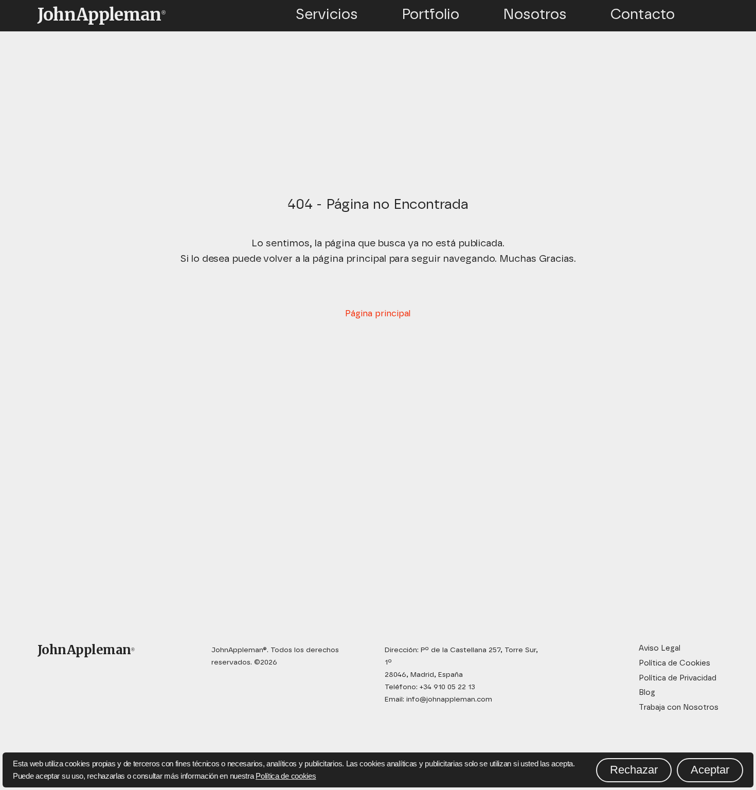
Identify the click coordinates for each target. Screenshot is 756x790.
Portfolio (430, 15)
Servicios (326, 15)
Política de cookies (286, 775)
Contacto (642, 15)
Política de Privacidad (677, 678)
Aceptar (710, 769)
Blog (647, 692)
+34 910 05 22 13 (447, 687)
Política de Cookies (674, 663)
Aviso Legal (659, 648)
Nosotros (535, 15)
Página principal (377, 313)
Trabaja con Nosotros (678, 707)
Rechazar (634, 769)
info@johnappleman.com (449, 699)
